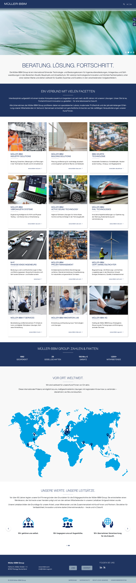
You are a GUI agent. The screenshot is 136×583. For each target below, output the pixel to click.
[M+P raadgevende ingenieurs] (27, 245)
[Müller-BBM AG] (108, 300)
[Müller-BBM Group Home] (15, 3)
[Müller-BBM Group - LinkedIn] (101, 567)
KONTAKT (86, 568)
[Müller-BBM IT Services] (27, 300)
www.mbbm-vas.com (34, 224)
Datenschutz (85, 580)
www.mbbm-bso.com (74, 168)
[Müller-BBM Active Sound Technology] (68, 189)
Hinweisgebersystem (118, 580)
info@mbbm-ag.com (45, 569)
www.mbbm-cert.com (115, 279)
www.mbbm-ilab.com (75, 332)
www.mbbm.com (44, 567)
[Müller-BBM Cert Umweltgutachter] (108, 245)
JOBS (73, 568)
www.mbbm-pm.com (75, 279)
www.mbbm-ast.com (75, 224)
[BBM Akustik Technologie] (108, 136)
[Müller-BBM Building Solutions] (68, 136)
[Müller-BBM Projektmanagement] (68, 245)
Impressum (73, 580)
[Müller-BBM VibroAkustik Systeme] (27, 189)
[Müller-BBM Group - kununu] (104, 567)
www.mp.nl (37, 279)
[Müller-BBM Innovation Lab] (68, 300)
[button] (126, 52)
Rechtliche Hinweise (100, 580)
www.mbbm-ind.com (34, 168)
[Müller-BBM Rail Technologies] (108, 189)
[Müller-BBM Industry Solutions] (27, 136)
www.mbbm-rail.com (116, 224)
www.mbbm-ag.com (116, 332)
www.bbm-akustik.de (115, 168)
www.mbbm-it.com (35, 332)
